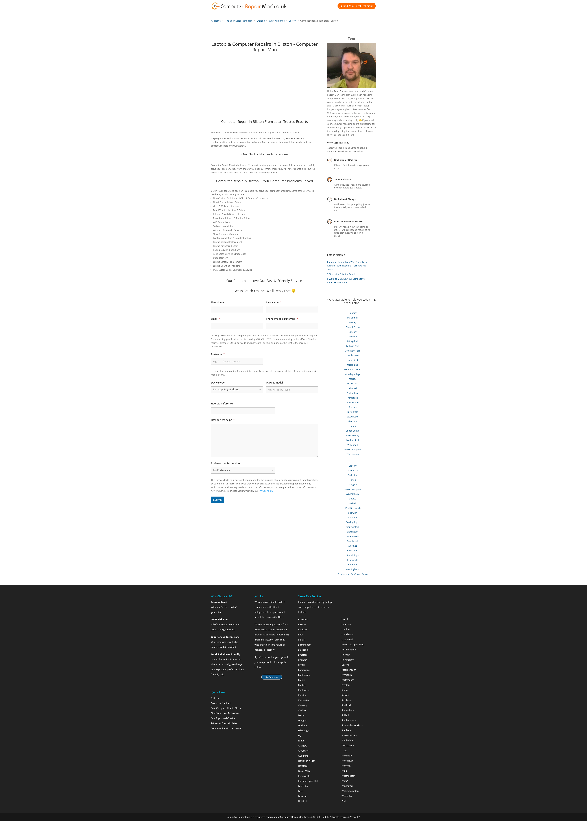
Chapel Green (353, 327)
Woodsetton (353, 454)
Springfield (352, 411)
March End (352, 364)
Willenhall (352, 444)
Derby (301, 715)
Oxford (345, 664)
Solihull (345, 715)
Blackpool (303, 649)
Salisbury (346, 700)
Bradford (303, 654)
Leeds (301, 791)
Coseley (352, 331)
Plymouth (346, 674)
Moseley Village (352, 374)
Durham (302, 725)
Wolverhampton (352, 449)
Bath (300, 634)
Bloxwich (352, 512)
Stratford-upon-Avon (352, 725)
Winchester (347, 785)
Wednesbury (352, 435)
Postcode (218, 354)
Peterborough (348, 669)
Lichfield (302, 801)
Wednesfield (352, 440)
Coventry (303, 705)
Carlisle (302, 685)
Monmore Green (352, 369)
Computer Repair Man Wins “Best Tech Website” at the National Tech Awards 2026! (347, 266)
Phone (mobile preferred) (282, 318)
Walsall (352, 503)
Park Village (352, 393)
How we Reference (222, 403)
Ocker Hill (353, 388)
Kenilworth (304, 775)
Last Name (273, 302)
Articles (215, 698)
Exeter (301, 740)
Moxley (352, 378)
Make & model (274, 382)
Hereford (303, 765)
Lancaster (303, 785)
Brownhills (352, 560)
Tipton (352, 425)
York (343, 800)
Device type (218, 382)
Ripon (344, 689)
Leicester (302, 796)
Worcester (346, 795)
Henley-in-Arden (306, 760)
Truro (344, 750)
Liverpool (346, 624)
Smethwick (352, 541)
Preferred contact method (226, 463)
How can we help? (223, 420)
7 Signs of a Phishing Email (341, 274)
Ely (299, 735)
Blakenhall (352, 317)
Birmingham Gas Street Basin (353, 574)
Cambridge (304, 669)
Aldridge (352, 545)
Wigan (344, 780)
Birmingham (352, 569)
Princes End (353, 402)
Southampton (348, 720)
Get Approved (271, 677)
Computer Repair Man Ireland (226, 728)
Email (215, 318)
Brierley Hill (353, 536)
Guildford (303, 755)
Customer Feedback (221, 703)
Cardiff (301, 679)
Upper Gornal (353, 430)
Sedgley (353, 407)
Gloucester (303, 750)
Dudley (352, 498)
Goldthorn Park (352, 350)
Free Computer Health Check (226, 708)
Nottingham (347, 659)
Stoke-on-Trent (349, 735)
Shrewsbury (347, 710)
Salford (345, 694)
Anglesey (303, 629)
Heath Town (353, 355)
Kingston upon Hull (308, 780)
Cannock (352, 564)
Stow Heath (352, 416)
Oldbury (352, 517)
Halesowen (352, 550)
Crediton (302, 710)
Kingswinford (352, 526)
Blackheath (352, 531)
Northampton (348, 649)
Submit (217, 499)
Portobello (352, 397)
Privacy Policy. (266, 490)
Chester (302, 695)
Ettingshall (352, 341)
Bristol (301, 664)
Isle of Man (304, 770)
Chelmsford (304, 690)
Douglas (302, 720)
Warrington (347, 760)
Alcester (302, 624)
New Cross (352, 383)
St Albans (346, 730)
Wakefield (346, 755)
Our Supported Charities (223, 718)
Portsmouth (347, 679)
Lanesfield (352, 360)
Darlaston (353, 336)
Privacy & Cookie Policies (224, 723)
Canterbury (304, 674)
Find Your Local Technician (358, 6)
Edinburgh (303, 730)
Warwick (346, 765)
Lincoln (345, 619)
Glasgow (302, 745)
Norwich (345, 654)
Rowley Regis (352, 522)
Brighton (302, 659)
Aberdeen (303, 619)
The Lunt (352, 421)
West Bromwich (353, 508)
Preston (345, 684)
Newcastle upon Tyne (352, 644)
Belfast (301, 639)
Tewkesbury (347, 745)
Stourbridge (353, 555)
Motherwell (347, 639)
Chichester (303, 700)
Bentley (352, 312)
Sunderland (347, 740)
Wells (344, 770)
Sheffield (346, 705)
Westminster (348, 775)
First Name (219, 302)
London (345, 629)
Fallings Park (352, 345)
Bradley (352, 322)
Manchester (347, 634)
